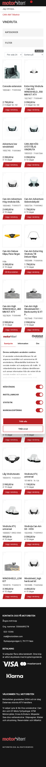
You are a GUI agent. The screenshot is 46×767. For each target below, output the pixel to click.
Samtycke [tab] (8, 343)
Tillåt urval (23, 429)
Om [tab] (37, 343)
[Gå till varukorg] (30, 3)
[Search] (43, 8)
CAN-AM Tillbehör (11, 14)
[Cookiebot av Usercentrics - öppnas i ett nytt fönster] (32, 336)
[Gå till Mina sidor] (35, 3)
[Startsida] (14, 3)
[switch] (39, 395)
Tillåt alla (23, 421)
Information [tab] (23, 343)
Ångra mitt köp (10, 621)
